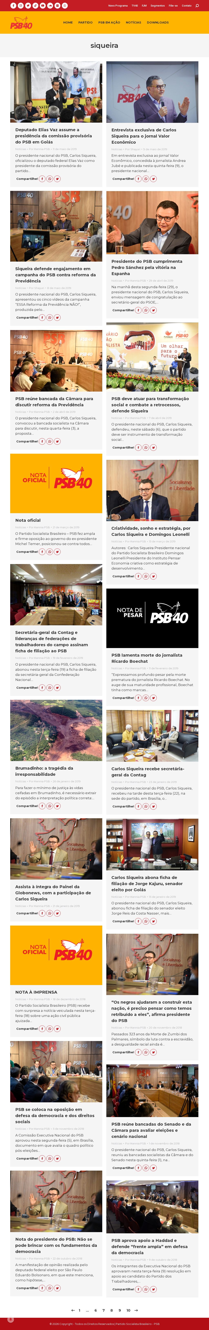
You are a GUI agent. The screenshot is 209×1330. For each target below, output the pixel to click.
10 (128, 1310)
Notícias (20, 149)
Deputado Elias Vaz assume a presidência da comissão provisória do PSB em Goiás (53, 135)
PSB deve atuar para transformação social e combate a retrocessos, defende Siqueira (150, 404)
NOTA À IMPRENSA (36, 992)
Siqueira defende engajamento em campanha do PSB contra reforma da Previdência (55, 274)
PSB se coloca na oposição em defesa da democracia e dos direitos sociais (54, 1115)
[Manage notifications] (10, 1319)
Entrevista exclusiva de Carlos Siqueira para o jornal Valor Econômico (143, 136)
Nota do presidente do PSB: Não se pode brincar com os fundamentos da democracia (56, 1245)
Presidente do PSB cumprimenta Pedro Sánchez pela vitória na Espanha (146, 267)
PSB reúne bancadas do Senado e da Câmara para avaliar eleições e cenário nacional (151, 1130)
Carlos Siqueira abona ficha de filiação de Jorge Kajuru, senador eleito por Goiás (147, 883)
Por (39, 149)
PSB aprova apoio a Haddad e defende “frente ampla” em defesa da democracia (149, 1246)
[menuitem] (118, 6)
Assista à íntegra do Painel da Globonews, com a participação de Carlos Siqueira (53, 892)
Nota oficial (28, 520)
